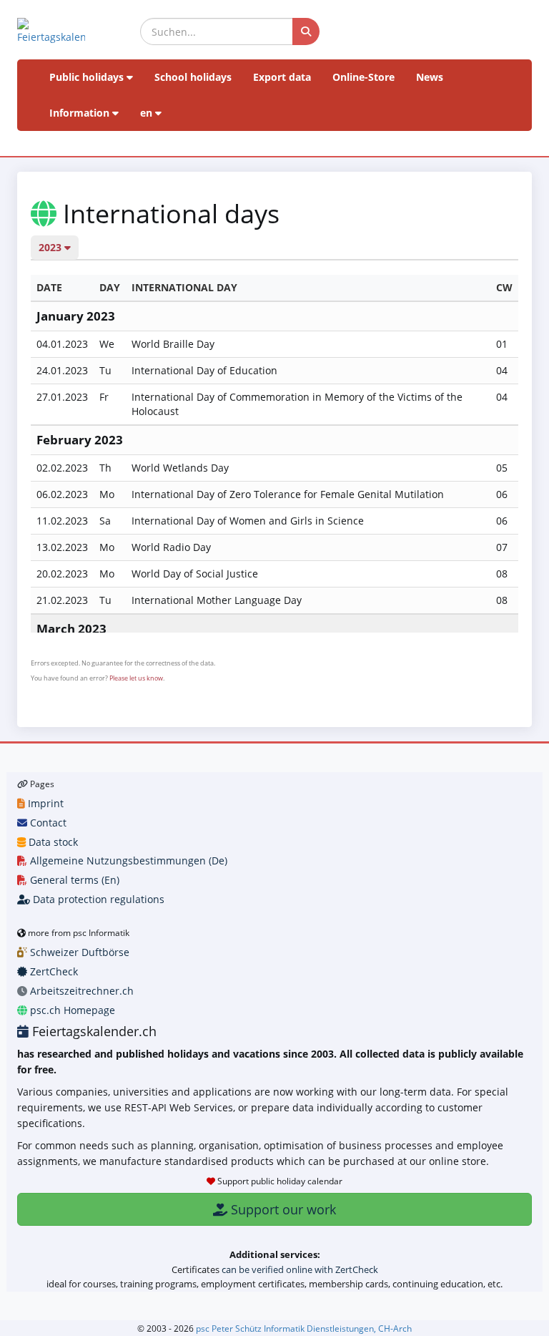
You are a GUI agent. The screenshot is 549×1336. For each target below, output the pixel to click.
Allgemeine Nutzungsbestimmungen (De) (127, 860)
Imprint (44, 803)
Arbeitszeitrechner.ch (80, 991)
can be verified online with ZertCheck (300, 1269)
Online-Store (363, 77)
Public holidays (88, 77)
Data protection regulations (97, 899)
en (147, 113)
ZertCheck (52, 971)
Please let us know (136, 678)
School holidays (193, 77)
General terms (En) (73, 880)
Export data (282, 77)
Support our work (281, 1209)
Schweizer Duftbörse (78, 952)
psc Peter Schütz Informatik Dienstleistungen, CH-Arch (304, 1328)
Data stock (52, 842)
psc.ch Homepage (71, 1010)
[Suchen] (306, 31)
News (429, 77)
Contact (46, 822)
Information (80, 113)
